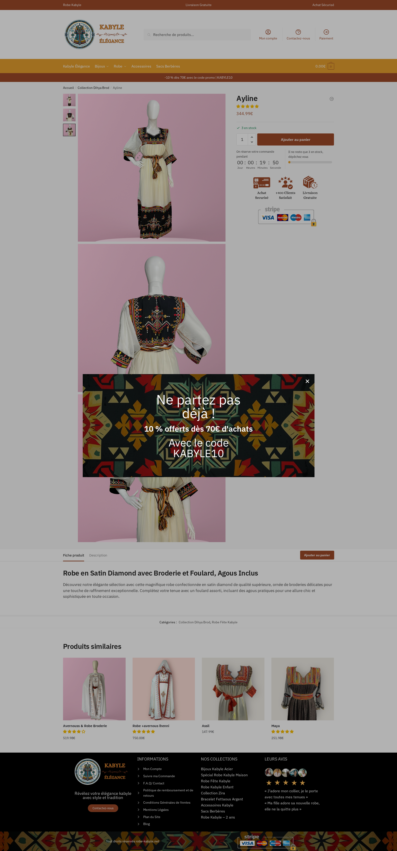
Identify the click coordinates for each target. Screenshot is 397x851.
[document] (198, 425)
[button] (307, 381)
